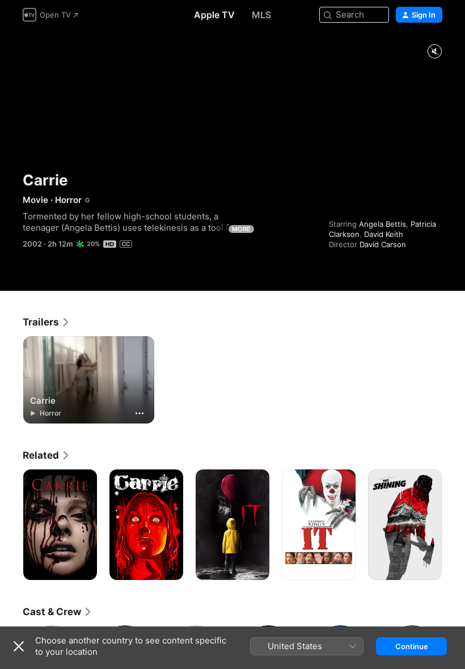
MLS (261, 14)
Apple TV (214, 14)
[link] (46, 322)
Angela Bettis (382, 223)
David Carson (383, 244)
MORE (241, 229)
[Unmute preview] (434, 52)
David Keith (383, 234)
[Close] (19, 646)
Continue (411, 646)
